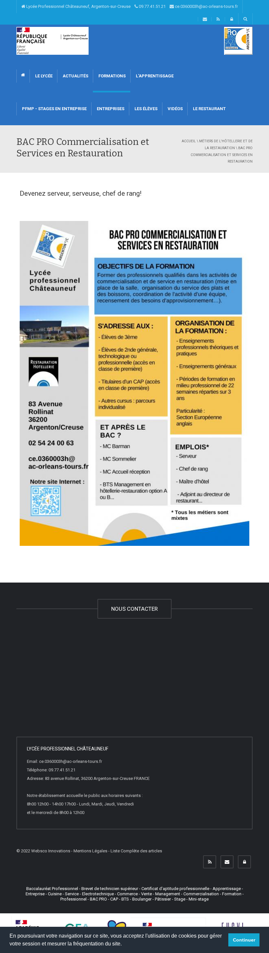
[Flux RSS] (209, 861)
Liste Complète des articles (136, 850)
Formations (111, 75)
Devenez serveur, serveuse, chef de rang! (80, 193)
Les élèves (145, 108)
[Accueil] (52, 40)
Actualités (75, 75)
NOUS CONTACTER (134, 609)
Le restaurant (209, 108)
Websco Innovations (50, 850)
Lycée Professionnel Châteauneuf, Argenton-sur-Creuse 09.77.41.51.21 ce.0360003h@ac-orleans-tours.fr (131, 6)
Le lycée (43, 75)
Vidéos (175, 108)
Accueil (189, 141)
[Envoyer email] (227, 861)
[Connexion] (244, 861)
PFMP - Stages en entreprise (54, 108)
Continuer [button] (244, 940)
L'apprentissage (154, 75)
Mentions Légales (90, 850)
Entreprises (110, 108)
